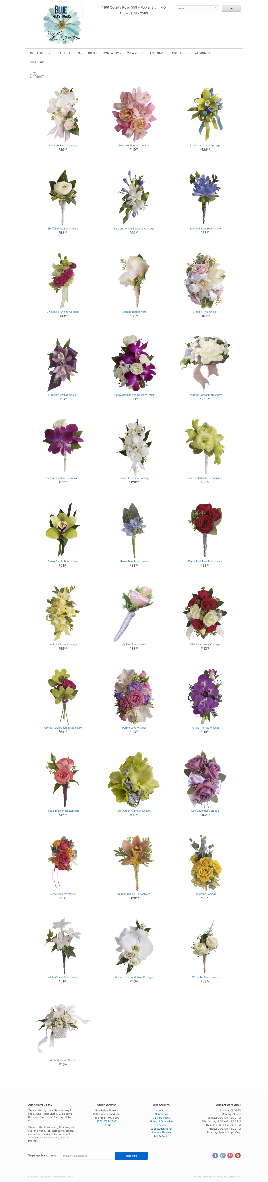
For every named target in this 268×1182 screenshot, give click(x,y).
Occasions (39, 53)
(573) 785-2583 (135, 13)
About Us (161, 1110)
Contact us (161, 1114)
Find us (106, 1125)
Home (33, 62)
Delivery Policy (161, 1117)
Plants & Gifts (68, 53)
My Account (161, 1135)
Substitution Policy (161, 1128)
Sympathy (111, 53)
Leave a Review (161, 1132)
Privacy (161, 1125)
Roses (93, 53)
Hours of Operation (161, 1121)
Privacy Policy (66, 1176)
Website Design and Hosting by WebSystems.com (217, 1176)
